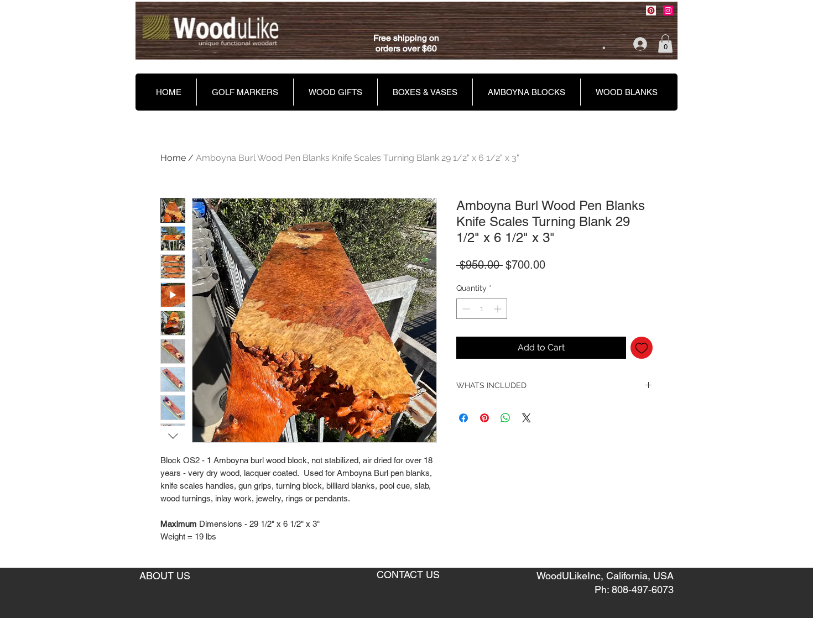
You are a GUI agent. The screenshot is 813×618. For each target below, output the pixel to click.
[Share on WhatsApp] (505, 418)
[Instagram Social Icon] (668, 10)
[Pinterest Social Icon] (651, 10)
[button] (665, 43)
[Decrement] (465, 308)
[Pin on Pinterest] (484, 418)
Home (173, 158)
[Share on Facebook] (463, 418)
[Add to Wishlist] (641, 348)
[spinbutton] (482, 308)
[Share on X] (526, 418)
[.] (632, 43)
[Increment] (498, 308)
